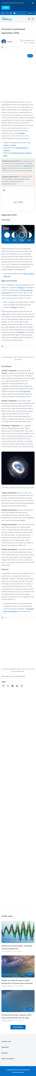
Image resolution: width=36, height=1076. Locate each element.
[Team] (3, 41)
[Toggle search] (29, 19)
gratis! (5, 8)
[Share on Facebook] (3, 686)
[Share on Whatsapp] (22, 686)
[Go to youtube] (14, 13)
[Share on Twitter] (8, 686)
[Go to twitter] (7, 13)
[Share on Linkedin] (17, 686)
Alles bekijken (18, 1027)
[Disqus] (18, 879)
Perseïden (21, 133)
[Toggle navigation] (33, 19)
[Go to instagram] (11, 13)
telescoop (26, 391)
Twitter (13, 145)
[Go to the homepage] (6, 19)
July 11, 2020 (18, 202)
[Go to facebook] (3, 13)
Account (30, 13)
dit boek (14, 307)
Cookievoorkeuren (18, 1072)
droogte (21, 287)
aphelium (21, 332)
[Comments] (12, 686)
